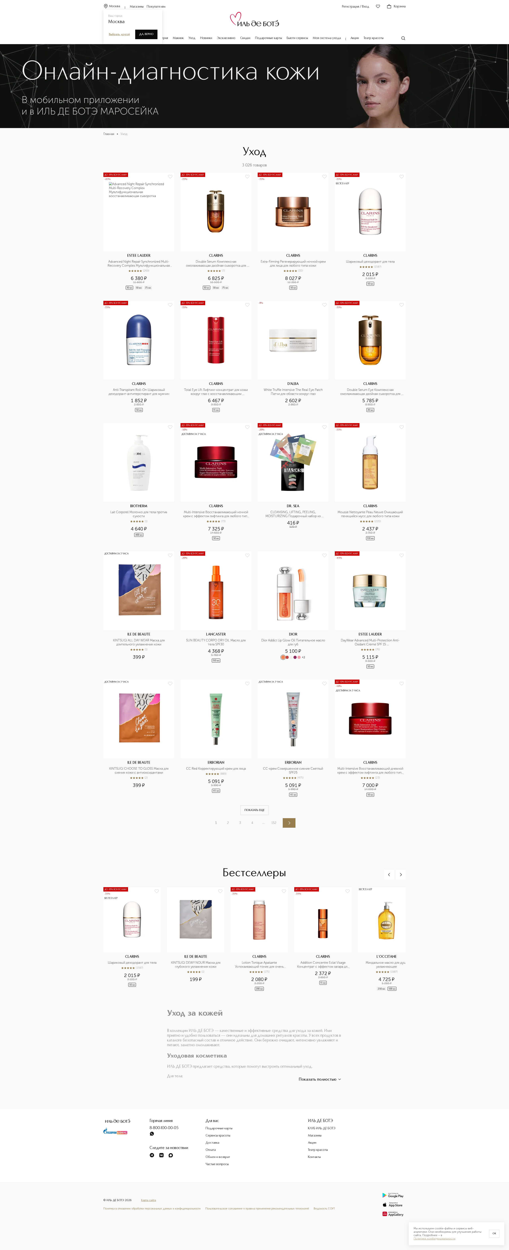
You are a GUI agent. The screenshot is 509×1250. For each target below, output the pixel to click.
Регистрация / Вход (355, 6)
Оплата (211, 1150)
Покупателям (156, 6)
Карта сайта (148, 1200)
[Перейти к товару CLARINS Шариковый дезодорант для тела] (370, 231)
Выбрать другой (119, 34)
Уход (191, 38)
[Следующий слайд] (401, 875)
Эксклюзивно (226, 38)
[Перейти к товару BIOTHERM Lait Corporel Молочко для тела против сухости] (138, 482)
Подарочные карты (268, 38)
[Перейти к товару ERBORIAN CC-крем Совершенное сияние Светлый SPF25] (293, 738)
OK (494, 1234)
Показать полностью (317, 1080)
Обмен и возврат (218, 1157)
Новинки (206, 38)
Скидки (245, 38)
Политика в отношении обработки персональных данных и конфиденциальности (152, 1208)
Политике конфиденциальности (434, 1238)
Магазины (137, 6)
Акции (355, 38)
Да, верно (146, 34)
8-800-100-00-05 (164, 1128)
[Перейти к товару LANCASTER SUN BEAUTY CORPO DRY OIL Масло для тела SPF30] (216, 610)
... (263, 823)
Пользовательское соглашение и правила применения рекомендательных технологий (257, 1208)
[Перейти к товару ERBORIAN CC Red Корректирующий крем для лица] (216, 738)
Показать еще (255, 810)
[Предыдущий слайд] (389, 875)
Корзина (400, 6)
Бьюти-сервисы (297, 38)
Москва (114, 6)
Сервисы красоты (218, 1135)
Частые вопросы (217, 1164)
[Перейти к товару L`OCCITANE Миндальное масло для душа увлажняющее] (390, 939)
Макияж (178, 38)
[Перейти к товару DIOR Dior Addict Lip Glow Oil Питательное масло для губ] (293, 610)
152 (273, 823)
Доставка (212, 1142)
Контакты (314, 1157)
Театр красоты (374, 38)
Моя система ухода (327, 38)
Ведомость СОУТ (324, 1208)
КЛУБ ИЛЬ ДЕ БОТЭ (321, 1128)
